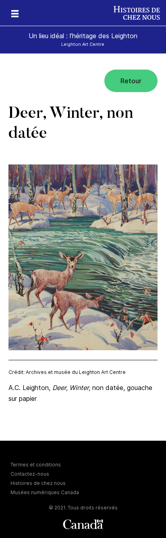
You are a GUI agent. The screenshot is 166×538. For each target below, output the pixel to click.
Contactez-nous (29, 474)
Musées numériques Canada (44, 492)
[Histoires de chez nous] (140, 13)
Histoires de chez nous (38, 483)
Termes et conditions (35, 465)
